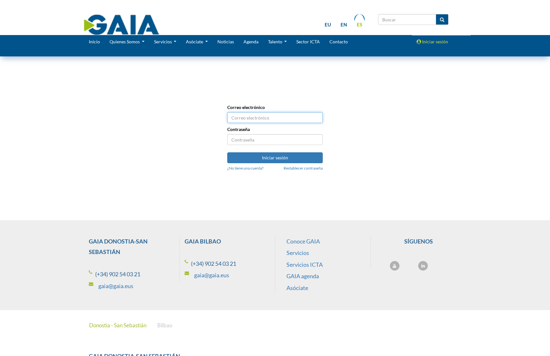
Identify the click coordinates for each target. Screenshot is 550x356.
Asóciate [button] (195, 41)
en (344, 24)
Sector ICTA (308, 41)
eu (328, 24)
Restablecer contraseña (303, 168)
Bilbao (164, 325)
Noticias (225, 41)
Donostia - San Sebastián (117, 325)
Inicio (94, 41)
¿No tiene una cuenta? (245, 168)
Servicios (297, 252)
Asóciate (297, 287)
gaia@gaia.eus (115, 285)
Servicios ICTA (304, 264)
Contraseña (238, 129)
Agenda (250, 41)
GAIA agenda (302, 276)
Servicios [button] (163, 41)
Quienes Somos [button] (125, 41)
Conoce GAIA (303, 241)
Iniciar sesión (434, 41)
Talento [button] (275, 41)
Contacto (338, 41)
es (359, 24)
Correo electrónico (246, 107)
